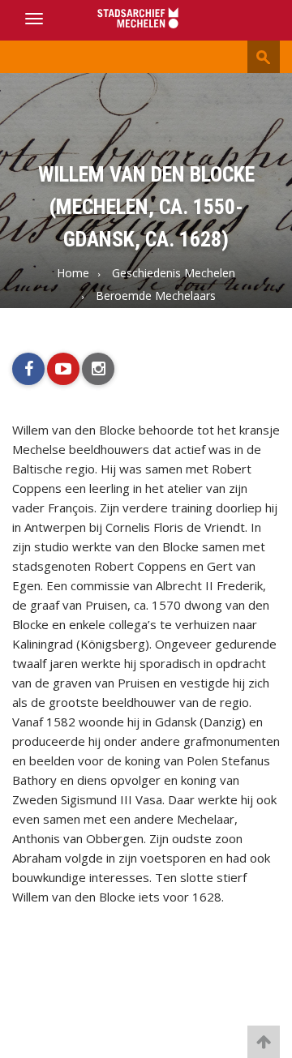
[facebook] (28, 369)
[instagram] (98, 369)
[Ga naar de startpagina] (146, 19)
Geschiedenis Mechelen (173, 273)
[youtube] (63, 369)
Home (73, 273)
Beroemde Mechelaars (156, 295)
